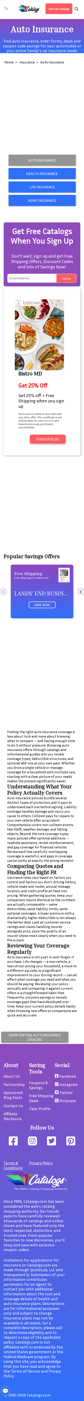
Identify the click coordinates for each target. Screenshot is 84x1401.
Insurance (27, 62)
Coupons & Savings (38, 1085)
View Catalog (48, 439)
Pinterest (67, 1100)
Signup (66, 278)
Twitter (65, 1092)
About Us (12, 1076)
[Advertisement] (42, 111)
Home (9, 62)
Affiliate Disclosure (13, 1116)
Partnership (14, 1084)
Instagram (68, 1084)
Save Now (42, 605)
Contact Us (13, 1105)
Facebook (67, 1076)
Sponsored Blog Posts (13, 1095)
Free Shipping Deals (41, 1098)
